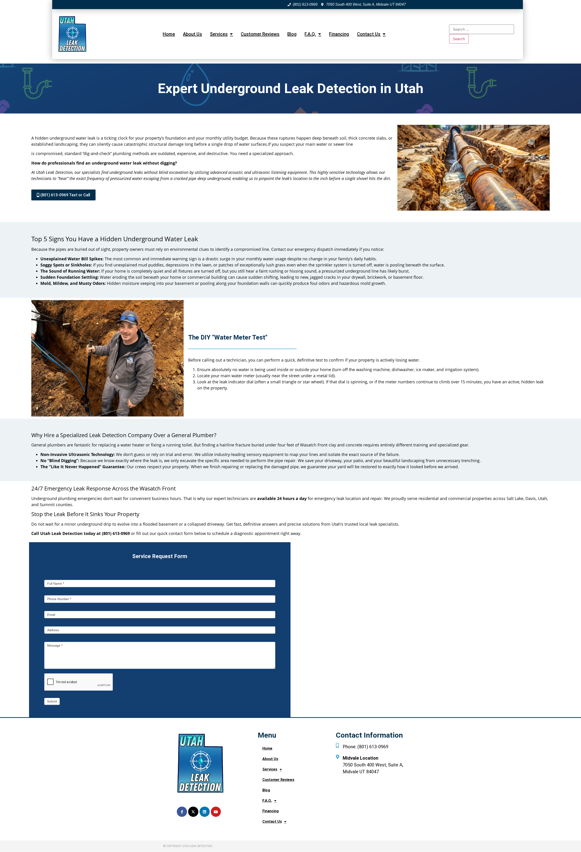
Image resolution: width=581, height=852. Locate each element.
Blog (292, 34)
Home (169, 34)
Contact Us (368, 34)
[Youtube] (216, 812)
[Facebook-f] (182, 812)
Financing (339, 34)
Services (219, 34)
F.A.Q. (310, 34)
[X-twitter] (193, 812)
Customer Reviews (260, 34)
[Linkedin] (204, 812)
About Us (192, 34)
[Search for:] (481, 29)
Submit (52, 701)
